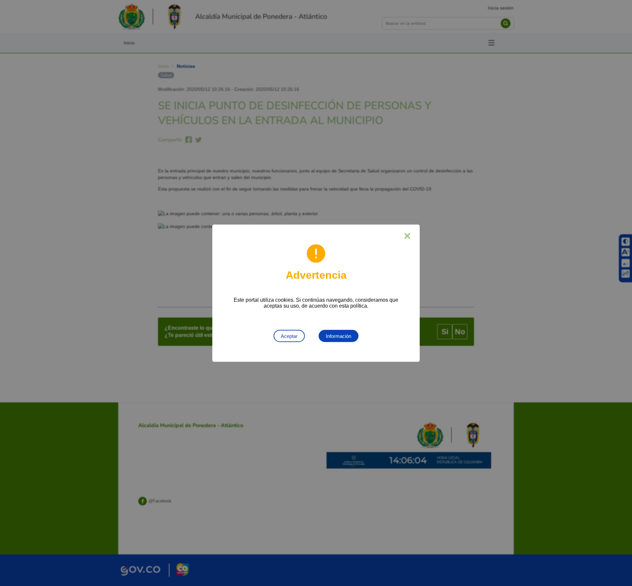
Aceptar (289, 336)
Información (338, 336)
